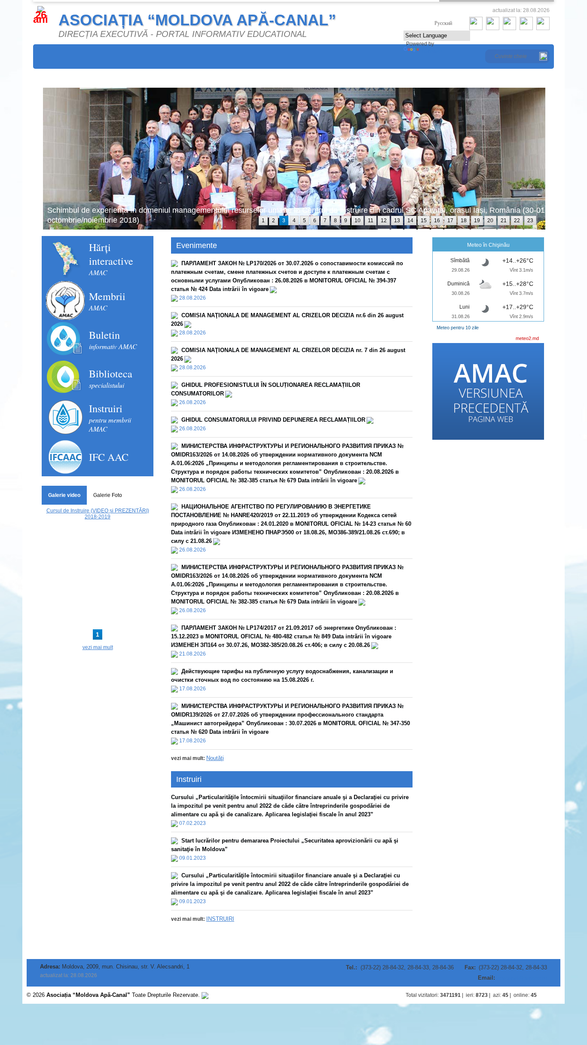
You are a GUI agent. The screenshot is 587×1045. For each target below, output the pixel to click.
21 (504, 221)
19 (477, 221)
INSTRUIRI (220, 919)
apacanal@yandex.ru (522, 978)
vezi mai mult (98, 647)
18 (464, 221)
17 (450, 221)
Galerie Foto (107, 495)
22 (517, 221)
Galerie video (64, 495)
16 (437, 221)
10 (358, 221)
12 (384, 221)
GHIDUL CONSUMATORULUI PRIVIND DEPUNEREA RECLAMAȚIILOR (273, 420)
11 (370, 221)
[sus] (551, 995)
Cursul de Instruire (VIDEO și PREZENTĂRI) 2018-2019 (97, 514)
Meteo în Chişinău (488, 245)
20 (490, 221)
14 (410, 221)
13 (397, 221)
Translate (432, 51)
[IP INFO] (205, 995)
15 (424, 221)
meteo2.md (527, 338)
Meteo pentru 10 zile (458, 327)
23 (530, 221)
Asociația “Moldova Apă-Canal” (197, 20)
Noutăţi (215, 758)
